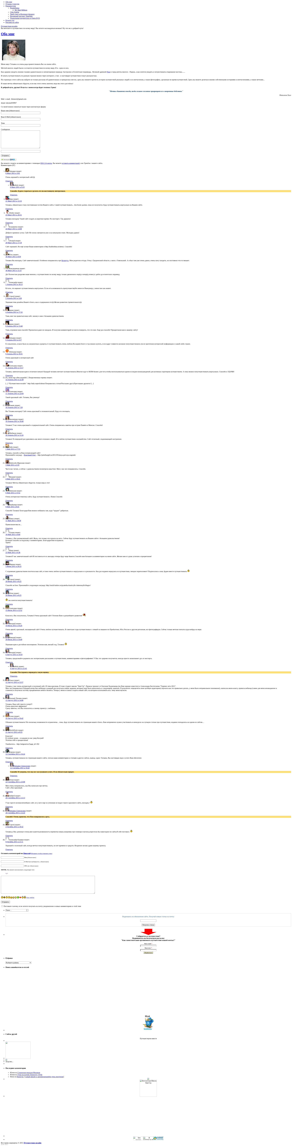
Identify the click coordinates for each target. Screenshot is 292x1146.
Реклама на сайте (12, 22)
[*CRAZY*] (25, 897)
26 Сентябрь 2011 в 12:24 (15, 813)
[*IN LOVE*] (20, 897)
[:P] (11, 897)
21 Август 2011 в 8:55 (13, 732)
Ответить (9, 181)
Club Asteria (14, 12)
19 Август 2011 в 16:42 (14, 718)
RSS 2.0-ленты (46, 163)
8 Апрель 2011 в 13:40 (14, 326)
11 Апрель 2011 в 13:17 (14, 368)
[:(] (7, 897)
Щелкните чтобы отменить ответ (41, 853)
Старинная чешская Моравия (28, 1073)
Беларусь (65, 260)
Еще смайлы (30, 897)
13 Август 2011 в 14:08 (14, 700)
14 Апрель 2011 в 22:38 (14, 380)
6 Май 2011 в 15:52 (12, 493)
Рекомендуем (10, 6)
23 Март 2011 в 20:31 (13, 215)
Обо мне (8, 2)
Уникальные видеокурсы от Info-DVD (25, 18)
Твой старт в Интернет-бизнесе (22, 14)
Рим (108, 72)
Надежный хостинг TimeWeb (21, 16)
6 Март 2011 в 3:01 (12, 173)
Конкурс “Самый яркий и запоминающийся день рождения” (40, 1077)
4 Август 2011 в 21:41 (18, 668)
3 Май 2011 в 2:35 (12, 465)
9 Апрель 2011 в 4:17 (13, 340)
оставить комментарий (71, 163)
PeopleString (14, 8)
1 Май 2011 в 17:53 (12, 449)
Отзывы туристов (12, 4)
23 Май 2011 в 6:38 (12, 552)
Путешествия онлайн (9, 26)
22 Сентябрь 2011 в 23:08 (15, 782)
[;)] (9, 897)
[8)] (4, 897)
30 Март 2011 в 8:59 (13, 257)
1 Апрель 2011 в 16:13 (14, 284)
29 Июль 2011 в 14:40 (13, 639)
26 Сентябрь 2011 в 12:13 (15, 798)
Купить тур (9, 20)
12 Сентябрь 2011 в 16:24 (15, 754)
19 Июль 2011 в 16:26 (13, 626)
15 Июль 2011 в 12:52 (13, 610)
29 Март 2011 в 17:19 (13, 243)
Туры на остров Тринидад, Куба (29, 1075)
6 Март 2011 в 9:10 (17, 187)
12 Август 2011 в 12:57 (14, 682)
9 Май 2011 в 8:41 (12, 507)
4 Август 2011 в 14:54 (13, 655)
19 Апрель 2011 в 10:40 (14, 421)
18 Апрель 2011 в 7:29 (14, 407)
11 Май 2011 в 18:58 (13, 521)
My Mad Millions (21, 10)
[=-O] (15, 897)
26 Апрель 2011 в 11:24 (14, 435)
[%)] (22, 897)
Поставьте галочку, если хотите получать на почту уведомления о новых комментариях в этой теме (42, 906)
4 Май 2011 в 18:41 (12, 479)
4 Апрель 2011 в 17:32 (14, 312)
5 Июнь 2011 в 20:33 (13, 566)
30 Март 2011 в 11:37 (13, 270)
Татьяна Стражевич (22, 766)
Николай (27, 853)
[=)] (2, 897)
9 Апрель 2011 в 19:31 (14, 354)
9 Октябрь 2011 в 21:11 (14, 842)
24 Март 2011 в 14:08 (13, 229)
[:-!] (18, 897)
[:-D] (13, 897)
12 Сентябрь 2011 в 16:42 (20, 768)
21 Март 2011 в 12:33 (13, 201)
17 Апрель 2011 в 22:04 (14, 393)
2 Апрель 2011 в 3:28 (13, 298)
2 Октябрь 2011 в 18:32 (14, 827)
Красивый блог (30, 455)
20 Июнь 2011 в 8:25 (13, 581)
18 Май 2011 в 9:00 (12, 534)
